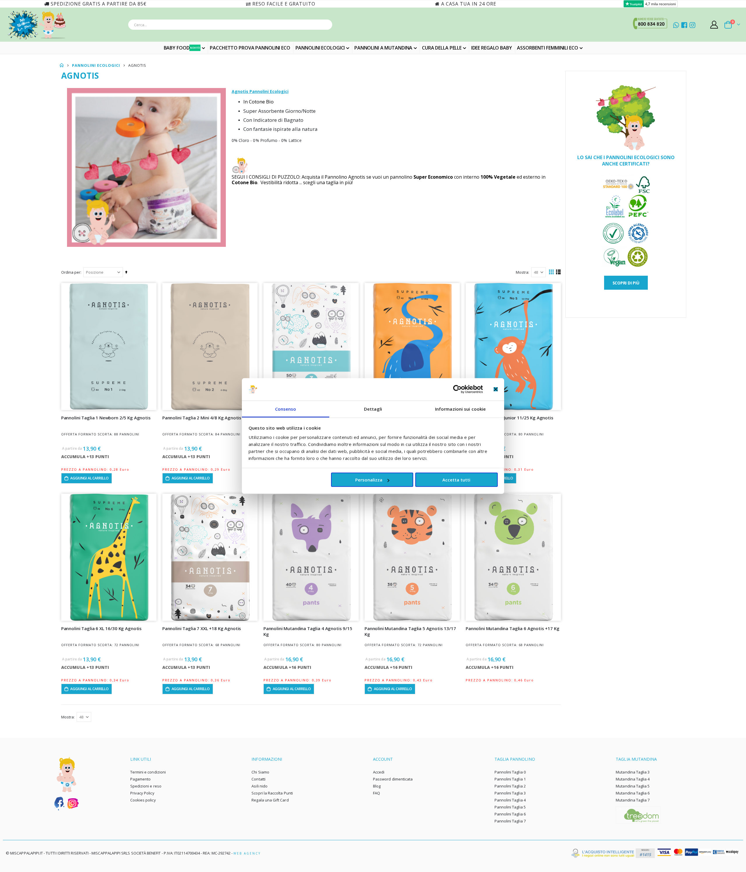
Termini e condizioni (148, 772)
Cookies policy (143, 800)
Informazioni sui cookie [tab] (460, 409)
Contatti (258, 779)
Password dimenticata (393, 779)
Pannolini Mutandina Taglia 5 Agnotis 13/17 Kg (410, 631)
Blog (377, 786)
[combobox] (230, 25)
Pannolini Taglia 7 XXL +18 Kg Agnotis (201, 628)
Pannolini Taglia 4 (510, 800)
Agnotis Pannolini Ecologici (260, 91)
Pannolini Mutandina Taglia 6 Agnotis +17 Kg (513, 628)
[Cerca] (326, 26)
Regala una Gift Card (269, 800)
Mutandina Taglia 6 (633, 793)
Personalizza (368, 480)
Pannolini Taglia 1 (510, 779)
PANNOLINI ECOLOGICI (96, 65)
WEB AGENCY (247, 853)
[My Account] (714, 25)
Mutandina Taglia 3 (633, 772)
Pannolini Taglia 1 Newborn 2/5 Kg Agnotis (106, 418)
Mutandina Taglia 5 (633, 786)
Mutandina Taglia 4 (633, 779)
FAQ (376, 793)
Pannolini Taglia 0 (510, 772)
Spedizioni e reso (145, 786)
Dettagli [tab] (373, 409)
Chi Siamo (260, 772)
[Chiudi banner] (496, 389)
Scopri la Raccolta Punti (272, 793)
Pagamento (140, 779)
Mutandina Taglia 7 (633, 800)
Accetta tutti (456, 480)
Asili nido (259, 786)
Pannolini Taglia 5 (510, 807)
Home (62, 65)
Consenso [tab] (285, 409)
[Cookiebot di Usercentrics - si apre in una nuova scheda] (457, 389)
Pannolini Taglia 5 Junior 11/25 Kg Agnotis (509, 418)
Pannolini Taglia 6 (510, 814)
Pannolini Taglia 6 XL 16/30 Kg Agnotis (101, 628)
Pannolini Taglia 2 (510, 786)
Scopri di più (626, 283)
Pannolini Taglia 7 (510, 821)
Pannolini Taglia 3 (510, 793)
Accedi (378, 772)
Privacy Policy (142, 793)
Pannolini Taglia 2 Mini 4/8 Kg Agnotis (201, 418)
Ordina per (70, 272)
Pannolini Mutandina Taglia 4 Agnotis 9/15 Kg (307, 631)
